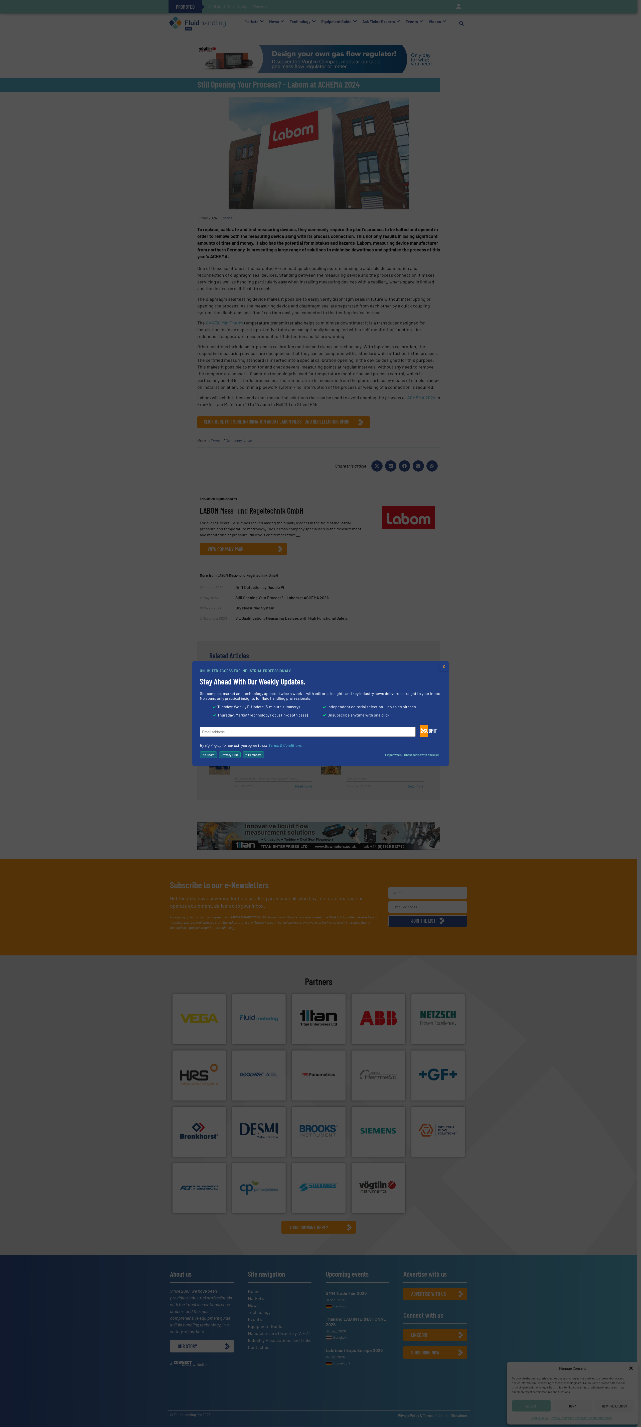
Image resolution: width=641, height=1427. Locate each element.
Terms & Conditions (285, 745)
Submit (426, 731)
